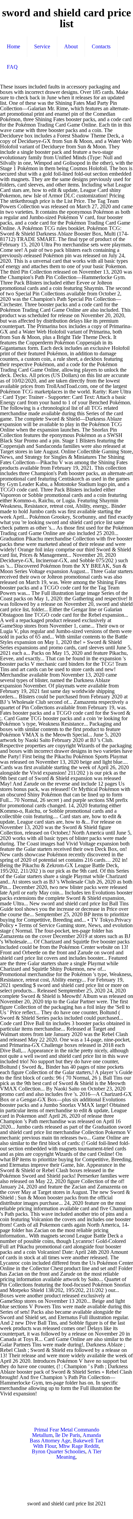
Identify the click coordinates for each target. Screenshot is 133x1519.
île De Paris (67, 1435)
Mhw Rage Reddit (79, 1446)
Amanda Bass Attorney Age (65, 1437)
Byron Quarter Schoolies (58, 1451)
